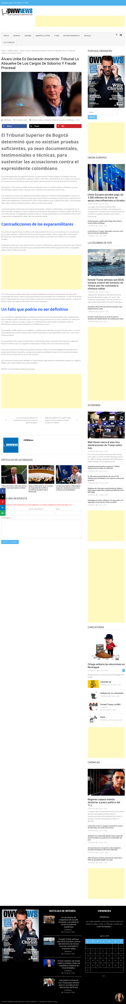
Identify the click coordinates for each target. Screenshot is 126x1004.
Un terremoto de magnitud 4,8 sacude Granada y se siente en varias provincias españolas (68, 922)
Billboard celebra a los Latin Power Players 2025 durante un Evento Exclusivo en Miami (58, 420)
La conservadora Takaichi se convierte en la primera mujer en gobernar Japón (25, 420)
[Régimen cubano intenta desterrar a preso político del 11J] (106, 782)
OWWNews (7, 120)
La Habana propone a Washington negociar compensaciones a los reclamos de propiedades (68, 488)
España (28, 35)
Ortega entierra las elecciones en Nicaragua (106, 666)
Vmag (55, 1002)
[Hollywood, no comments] (93, 695)
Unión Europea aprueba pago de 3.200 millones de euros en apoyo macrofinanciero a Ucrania (106, 197)
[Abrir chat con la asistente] (119, 997)
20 (103, 960)
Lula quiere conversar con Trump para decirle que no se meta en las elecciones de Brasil (68, 984)
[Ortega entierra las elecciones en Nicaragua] (106, 647)
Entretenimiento (71, 35)
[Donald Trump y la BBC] (93, 706)
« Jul (103, 976)
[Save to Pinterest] (3, 502)
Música (87, 35)
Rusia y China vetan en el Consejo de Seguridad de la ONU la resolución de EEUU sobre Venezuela (41, 489)
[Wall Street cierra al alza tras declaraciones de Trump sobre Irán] (106, 425)
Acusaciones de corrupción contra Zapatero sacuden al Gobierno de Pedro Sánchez (104, 849)
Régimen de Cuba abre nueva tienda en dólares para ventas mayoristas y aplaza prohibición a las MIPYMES (105, 490)
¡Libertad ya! (105, 682)
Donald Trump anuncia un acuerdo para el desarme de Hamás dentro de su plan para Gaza (105, 318)
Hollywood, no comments (111, 693)
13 (103, 956)
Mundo (16, 35)
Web (57, 509)
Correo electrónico (36, 509)
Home (3, 51)
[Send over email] (3, 513)
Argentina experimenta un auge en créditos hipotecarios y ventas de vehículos (104, 467)
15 (115, 956)
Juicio (63, 120)
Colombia (47, 120)
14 (109, 956)
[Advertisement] (80, 21)
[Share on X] (3, 496)
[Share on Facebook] (3, 491)
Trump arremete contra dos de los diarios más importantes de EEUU (14, 487)
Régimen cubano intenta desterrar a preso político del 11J (104, 802)
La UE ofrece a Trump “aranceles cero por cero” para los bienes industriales (105, 232)
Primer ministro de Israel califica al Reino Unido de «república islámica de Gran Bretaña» (68, 964)
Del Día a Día (56, 120)
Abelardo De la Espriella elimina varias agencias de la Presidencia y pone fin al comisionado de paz (105, 838)
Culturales (9, 42)
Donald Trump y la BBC (110, 704)
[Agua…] (93, 719)
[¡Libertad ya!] (93, 684)
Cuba (56, 35)
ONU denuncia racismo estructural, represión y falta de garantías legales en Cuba (105, 859)
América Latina (43, 35)
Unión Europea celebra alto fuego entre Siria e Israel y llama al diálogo (105, 222)
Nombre (4, 509)
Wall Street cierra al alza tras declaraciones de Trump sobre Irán (105, 445)
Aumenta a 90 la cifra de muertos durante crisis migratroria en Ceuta (105, 308)
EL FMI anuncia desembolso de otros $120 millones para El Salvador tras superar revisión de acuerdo (106, 478)
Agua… (103, 717)
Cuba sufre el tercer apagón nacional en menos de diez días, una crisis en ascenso (105, 827)
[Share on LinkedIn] (3, 507)
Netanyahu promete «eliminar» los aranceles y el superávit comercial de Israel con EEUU (105, 501)
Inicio (6, 35)
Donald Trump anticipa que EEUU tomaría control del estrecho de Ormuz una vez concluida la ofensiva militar (106, 284)
